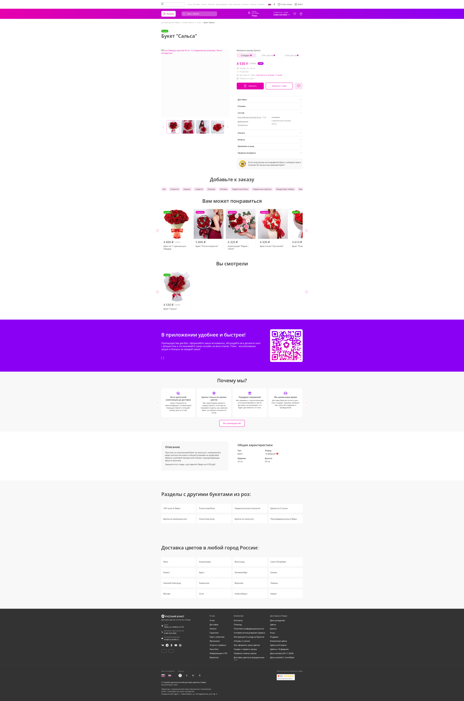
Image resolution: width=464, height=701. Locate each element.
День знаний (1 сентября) (282, 657)
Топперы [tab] (223, 189)
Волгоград (239, 561)
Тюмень (274, 583)
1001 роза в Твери (171, 508)
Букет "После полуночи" (207, 229)
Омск (165, 561)
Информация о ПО (218, 653)
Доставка (196, 4)
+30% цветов (267, 55)
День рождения (277, 620)
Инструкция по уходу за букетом (249, 637)
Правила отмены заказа (245, 653)
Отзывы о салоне (242, 641)
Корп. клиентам (234, 4)
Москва (166, 593)
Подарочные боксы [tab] (240, 189)
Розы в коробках (207, 508)
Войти (300, 4)
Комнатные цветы (278, 641)
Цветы (273, 624)
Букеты (273, 628)
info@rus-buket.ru (171, 639)
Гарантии (211, 4)
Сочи (201, 593)
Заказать (252, 86)
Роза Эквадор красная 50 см (249, 117)
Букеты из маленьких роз (175, 519)
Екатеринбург (241, 572)
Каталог (170, 14)
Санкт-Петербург (278, 561)
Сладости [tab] (199, 189)
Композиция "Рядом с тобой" (238, 230)
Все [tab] (164, 189)
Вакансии (214, 657)
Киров (273, 593)
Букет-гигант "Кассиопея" (272, 229)
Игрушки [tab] (211, 189)
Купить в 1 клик (279, 86)
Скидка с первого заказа (245, 649)
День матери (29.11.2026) (282, 653)
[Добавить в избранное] (299, 86)
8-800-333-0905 (170, 633)
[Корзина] (301, 13)
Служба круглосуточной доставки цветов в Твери (184, 682)
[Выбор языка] (269, 4)
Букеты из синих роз (244, 519)
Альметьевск (205, 561)
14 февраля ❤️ (272, 453)
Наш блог (214, 649)
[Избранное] (294, 13)
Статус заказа (286, 4)
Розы (272, 632)
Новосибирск (241, 593)
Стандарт (245, 55)
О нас (190, 4)
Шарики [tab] (187, 189)
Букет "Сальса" (171, 292)
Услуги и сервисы (218, 645)
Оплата (204, 4)
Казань (273, 572)
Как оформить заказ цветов (247, 645)
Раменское (204, 583)
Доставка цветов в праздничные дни (249, 658)
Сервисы (261, 4)
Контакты (245, 4)
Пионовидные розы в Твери (283, 519)
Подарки (274, 637)
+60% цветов (290, 55)
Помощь (253, 4)
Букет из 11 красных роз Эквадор (174, 230)
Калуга (166, 572)
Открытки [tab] (174, 189)
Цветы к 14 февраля (279, 649)
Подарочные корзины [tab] (262, 189)
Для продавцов (221, 4)
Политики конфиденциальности (249, 628)
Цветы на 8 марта (278, 645)
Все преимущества (232, 423)
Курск (201, 572)
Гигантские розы (207, 519)
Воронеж (239, 583)
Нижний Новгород (172, 583)
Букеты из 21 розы (279, 508)
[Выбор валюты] (274, 4)
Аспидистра (243, 125)
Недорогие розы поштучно (247, 508)
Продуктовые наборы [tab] (285, 189)
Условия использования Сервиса (249, 632)
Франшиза (215, 641)
